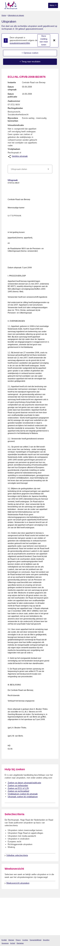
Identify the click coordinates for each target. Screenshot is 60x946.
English (4, 940)
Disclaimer (20, 943)
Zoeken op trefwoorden (18, 785)
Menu (52, 5)
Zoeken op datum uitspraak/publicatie (24, 783)
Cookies (25, 940)
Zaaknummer (14, 101)
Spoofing (46, 940)
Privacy (18, 940)
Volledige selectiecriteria (17, 855)
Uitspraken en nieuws (16, 15)
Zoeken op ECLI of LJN (18, 788)
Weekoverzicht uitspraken (17, 883)
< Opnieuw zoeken (30, 53)
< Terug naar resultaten (30, 61)
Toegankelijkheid (35, 940)
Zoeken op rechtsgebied (18, 791)
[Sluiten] (54, 40)
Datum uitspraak (12, 88)
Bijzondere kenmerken (13, 119)
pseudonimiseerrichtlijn (20, 43)
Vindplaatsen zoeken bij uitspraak (23, 794)
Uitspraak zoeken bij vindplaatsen (23, 796)
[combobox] (30, 169)
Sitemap (11, 940)
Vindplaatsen (14, 149)
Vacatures (5, 943)
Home (4, 15)
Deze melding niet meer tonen (44, 40)
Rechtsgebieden (15, 108)
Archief (12, 943)
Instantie (12, 82)
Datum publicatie (12, 95)
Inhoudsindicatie (16, 125)
